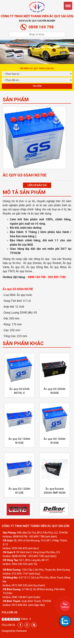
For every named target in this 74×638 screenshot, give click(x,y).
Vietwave (21, 630)
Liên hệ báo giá (37, 185)
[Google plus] (27, 624)
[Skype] (34, 624)
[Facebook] (20, 624)
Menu (68, 6)
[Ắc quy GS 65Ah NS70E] (34, 137)
